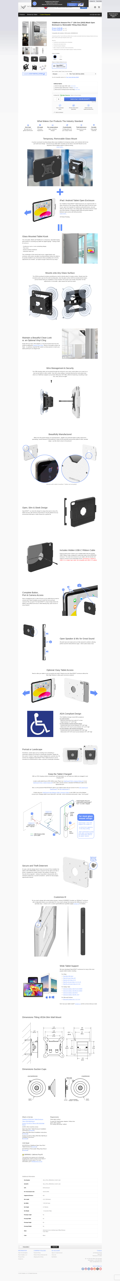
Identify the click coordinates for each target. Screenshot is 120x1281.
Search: (56, 7)
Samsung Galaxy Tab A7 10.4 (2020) (72, 988)
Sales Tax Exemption (23, 1252)
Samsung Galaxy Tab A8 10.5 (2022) (72, 990)
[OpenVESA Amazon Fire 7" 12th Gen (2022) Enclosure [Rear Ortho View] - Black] (34, 56)
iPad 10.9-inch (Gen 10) (69, 978)
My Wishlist (54, 1257)
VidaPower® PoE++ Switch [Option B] (42, 782)
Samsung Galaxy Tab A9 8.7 (70, 992)
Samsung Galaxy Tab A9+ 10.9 (71, 994)
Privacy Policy (21, 1257)
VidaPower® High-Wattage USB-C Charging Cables (56, 792)
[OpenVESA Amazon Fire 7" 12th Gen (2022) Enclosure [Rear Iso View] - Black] (26, 56)
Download (31, 1130)
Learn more (73, 86)
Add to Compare (59, 112)
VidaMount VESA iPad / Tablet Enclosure (32, 1119)
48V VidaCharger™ (65, 789)
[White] (61, 55)
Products (22, 14)
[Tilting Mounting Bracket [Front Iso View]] (26, 64)
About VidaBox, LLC (22, 1254)
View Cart (54, 1254)
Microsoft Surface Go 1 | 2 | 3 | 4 (71, 999)
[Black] (55, 55)
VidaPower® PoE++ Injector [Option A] (73, 781)
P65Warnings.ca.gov (37, 1161)
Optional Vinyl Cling (38, 345)
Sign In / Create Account (57, 1252)
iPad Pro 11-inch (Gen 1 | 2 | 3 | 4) (72, 982)
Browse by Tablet (32, 14)
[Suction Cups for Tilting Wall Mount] (43, 64)
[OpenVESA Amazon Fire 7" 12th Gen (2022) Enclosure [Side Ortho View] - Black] (43, 47)
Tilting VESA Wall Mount (28, 1121)
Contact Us (92, 1)
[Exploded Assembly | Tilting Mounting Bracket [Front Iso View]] (34, 64)
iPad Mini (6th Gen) (68, 976)
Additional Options (58, 83)
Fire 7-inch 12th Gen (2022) (72, 77)
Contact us (77, 1003)
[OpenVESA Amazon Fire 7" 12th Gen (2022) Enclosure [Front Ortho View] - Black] (43, 56)
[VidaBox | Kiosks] (33, 7)
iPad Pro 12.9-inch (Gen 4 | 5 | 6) (71, 984)
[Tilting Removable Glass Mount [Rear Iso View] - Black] (34, 47)
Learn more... (60, 147)
